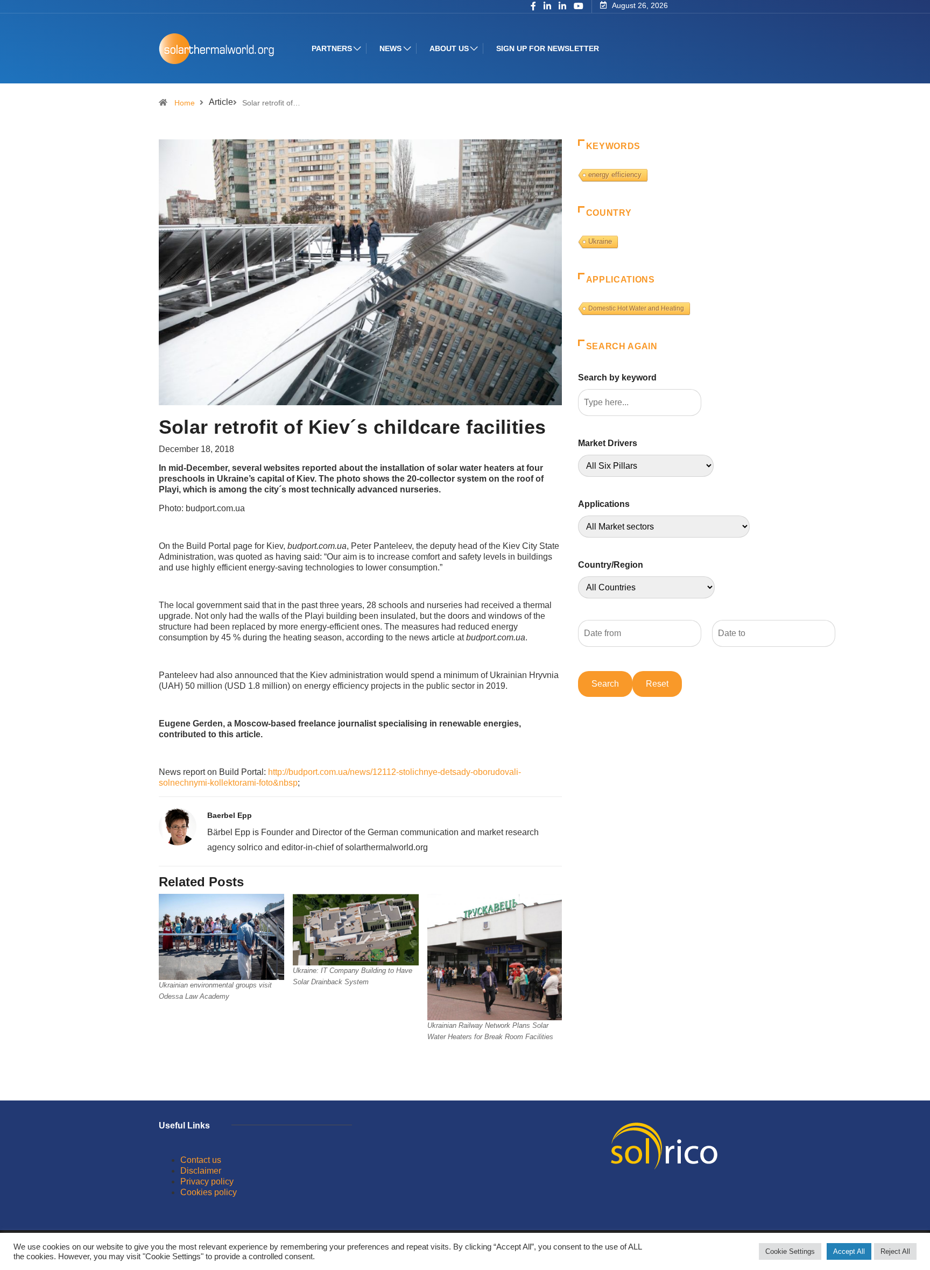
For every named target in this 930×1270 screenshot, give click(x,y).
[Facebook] (533, 7)
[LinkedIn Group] (547, 7)
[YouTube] (578, 6)
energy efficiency (615, 175)
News (390, 48)
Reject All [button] (895, 1251)
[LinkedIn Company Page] (562, 7)
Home (184, 102)
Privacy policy (207, 1181)
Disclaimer (200, 1170)
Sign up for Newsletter (547, 48)
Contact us (200, 1160)
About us (449, 48)
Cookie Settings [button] (790, 1251)
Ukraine (600, 241)
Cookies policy (208, 1192)
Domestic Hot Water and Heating (636, 308)
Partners (332, 48)
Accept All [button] (849, 1251)
